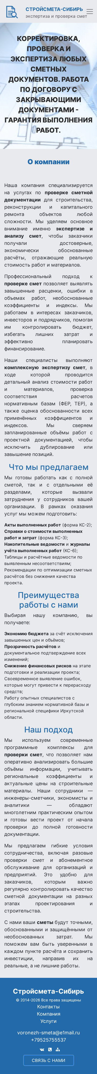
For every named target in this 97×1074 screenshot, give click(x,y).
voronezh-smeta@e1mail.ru (48, 1032)
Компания (48, 1014)
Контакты (48, 1006)
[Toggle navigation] (89, 11)
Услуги (48, 1021)
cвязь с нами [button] (48, 1060)
